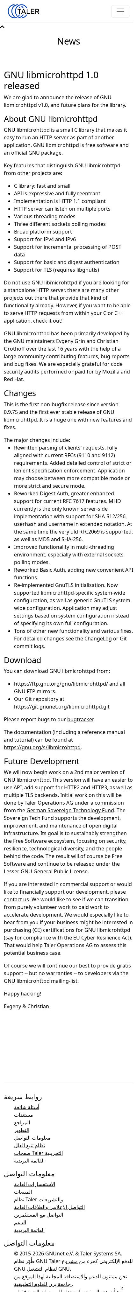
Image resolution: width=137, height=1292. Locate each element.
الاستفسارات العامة (34, 1184)
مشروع (70, 1261)
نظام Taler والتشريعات (38, 1199)
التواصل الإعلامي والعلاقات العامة (49, 1207)
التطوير (21, 1130)
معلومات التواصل (32, 1137)
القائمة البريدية (29, 1160)
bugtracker (80, 719)
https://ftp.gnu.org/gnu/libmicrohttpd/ (61, 683)
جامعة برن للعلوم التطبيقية (43, 1284)
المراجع (22, 1122)
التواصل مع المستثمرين (38, 1214)
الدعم (20, 1222)
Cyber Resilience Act (105, 937)
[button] (2, 26)
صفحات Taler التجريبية (38, 1152)
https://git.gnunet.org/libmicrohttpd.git (62, 706)
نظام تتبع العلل (29, 1145)
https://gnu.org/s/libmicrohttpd (42, 747)
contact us (16, 899)
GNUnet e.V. (59, 1253)
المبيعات (23, 1191)
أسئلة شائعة (26, 1107)
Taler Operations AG (49, 802)
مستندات (23, 1114)
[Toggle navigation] (120, 11)
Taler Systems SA (100, 1253)
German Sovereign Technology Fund (70, 810)
